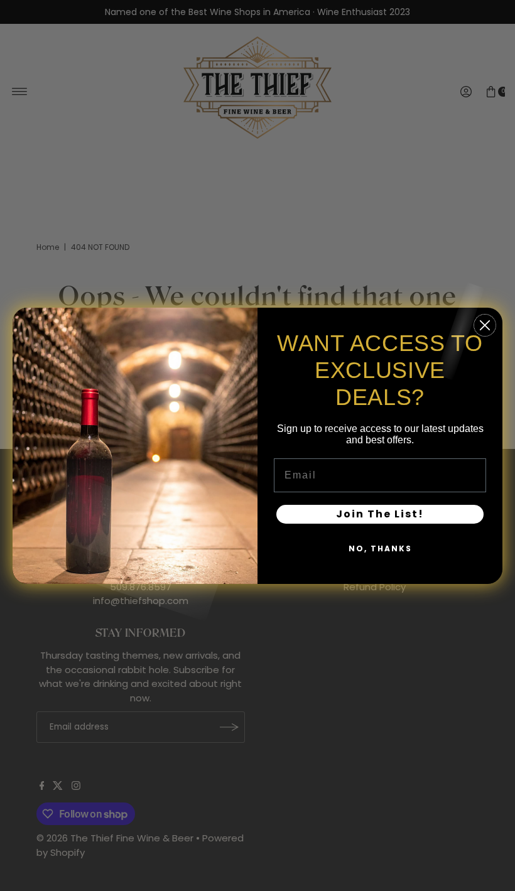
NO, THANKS (380, 548)
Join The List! (380, 514)
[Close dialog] (485, 325)
